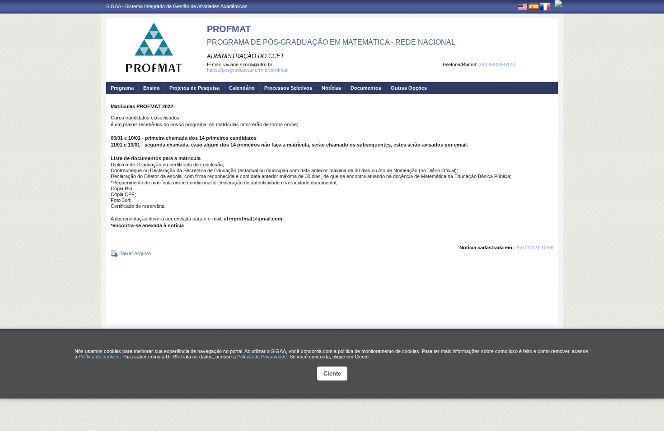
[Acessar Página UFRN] (558, 3)
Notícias (331, 88)
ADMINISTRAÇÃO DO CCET (245, 56)
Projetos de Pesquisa (194, 88)
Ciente (332, 373)
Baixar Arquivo (134, 253)
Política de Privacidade (262, 356)
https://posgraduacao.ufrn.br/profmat (247, 70)
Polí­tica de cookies (99, 356)
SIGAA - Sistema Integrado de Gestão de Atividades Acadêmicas (177, 6)
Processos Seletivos (288, 88)
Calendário (242, 88)
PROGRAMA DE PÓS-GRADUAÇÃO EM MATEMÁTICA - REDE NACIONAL (331, 42)
